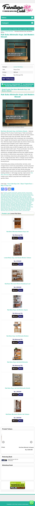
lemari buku (14, 194)
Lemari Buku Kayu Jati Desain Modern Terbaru (17, 257)
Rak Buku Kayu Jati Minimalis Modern (18, 336)
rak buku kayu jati (20, 198)
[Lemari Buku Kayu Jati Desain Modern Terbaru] (17, 255)
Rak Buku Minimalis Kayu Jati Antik (22, 207)
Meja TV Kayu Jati (6, 185)
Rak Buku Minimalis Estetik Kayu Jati (19, 204)
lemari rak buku (19, 195)
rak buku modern (18, 210)
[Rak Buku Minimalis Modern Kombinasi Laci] (17, 281)
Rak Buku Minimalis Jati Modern (18, 205)
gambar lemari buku (12, 192)
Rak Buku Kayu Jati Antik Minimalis (17, 362)
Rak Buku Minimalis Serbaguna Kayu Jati (18, 447)
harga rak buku (7, 194)
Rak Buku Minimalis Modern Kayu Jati (18, 231)
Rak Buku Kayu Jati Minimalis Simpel (22, 201)
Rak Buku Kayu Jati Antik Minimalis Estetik (17, 388)
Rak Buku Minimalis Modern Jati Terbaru (17, 414)
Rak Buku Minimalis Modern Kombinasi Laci (17, 283)
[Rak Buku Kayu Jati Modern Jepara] (17, 307)
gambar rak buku (22, 192)
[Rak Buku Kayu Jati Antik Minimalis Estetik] (17, 385)
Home (2, 31)
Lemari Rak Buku (9, 31)
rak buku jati (13, 198)
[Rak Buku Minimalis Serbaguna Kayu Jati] (17, 439)
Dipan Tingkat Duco (26, 183)
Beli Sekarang (8, 79)
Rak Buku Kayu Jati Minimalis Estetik (20, 199)
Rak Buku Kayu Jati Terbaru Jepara (9, 203)
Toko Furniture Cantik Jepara (21, 504)
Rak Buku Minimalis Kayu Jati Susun (17, 209)
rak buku (8, 198)
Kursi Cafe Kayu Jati (13, 183)
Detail (15, 238)
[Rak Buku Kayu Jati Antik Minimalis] (17, 359)
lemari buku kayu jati (22, 194)
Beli (21, 238)
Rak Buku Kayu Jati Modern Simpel (24, 202)
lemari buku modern (10, 195)
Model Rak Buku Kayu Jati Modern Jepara (21, 196)
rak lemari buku (26, 210)
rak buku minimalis (22, 203)
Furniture (5, 192)
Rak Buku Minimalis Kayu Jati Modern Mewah (14, 131)
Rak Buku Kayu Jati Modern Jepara (17, 310)
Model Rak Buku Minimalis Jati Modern (10, 197)
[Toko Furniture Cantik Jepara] (17, 13)
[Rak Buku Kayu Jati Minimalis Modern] (17, 333)
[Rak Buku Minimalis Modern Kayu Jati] (17, 229)
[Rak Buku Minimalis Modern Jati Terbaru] (17, 411)
